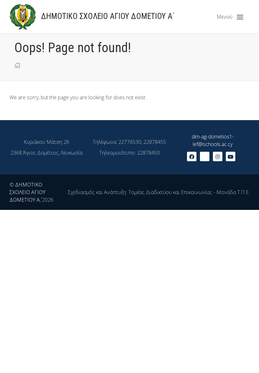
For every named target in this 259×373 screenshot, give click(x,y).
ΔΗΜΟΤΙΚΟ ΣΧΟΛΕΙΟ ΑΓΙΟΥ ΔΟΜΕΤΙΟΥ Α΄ (27, 192)
